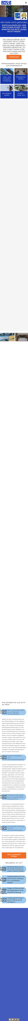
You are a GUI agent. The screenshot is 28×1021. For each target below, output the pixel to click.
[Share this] (12, 1019)
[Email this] (10, 1019)
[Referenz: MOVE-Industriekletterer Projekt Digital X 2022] (7, 337)
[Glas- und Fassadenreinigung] (7, 76)
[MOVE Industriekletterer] (6, 3)
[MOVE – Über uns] (21, 91)
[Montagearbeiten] (7, 91)
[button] (26, 2)
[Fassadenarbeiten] (21, 76)
